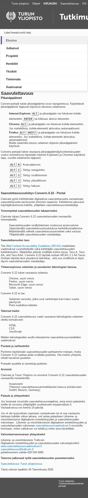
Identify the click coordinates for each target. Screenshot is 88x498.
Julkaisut (12, 48)
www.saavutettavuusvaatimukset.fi (21, 446)
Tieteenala (13, 79)
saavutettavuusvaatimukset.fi (53, 425)
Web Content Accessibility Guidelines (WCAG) (33, 245)
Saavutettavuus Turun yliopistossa (21, 463)
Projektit (12, 56)
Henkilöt (12, 63)
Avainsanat (14, 87)
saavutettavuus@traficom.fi (17, 449)
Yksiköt (11, 71)
